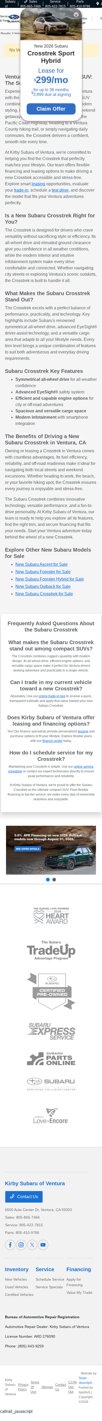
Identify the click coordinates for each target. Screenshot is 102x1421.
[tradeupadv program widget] (51, 950)
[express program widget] (51, 1031)
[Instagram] (21, 1245)
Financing (78, 1269)
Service (45, 1269)
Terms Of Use (35, 1387)
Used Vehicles (16, 1287)
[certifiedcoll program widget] (51, 1084)
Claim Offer (51, 109)
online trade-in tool (52, 696)
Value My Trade (79, 1292)
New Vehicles (16, 1279)
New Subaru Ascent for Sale (41, 564)
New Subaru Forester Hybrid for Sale (49, 579)
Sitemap (47, 1387)
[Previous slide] (48, 879)
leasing (38, 184)
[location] (98, 4)
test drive (60, 190)
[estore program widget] (51, 1058)
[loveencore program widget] (51, 1115)
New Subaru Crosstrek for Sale (44, 594)
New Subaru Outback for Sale (43, 586)
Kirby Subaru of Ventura (10, 1387)
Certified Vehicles (19, 1294)
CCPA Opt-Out (72, 1387)
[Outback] (51, 850)
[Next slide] (54, 879)
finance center (52, 741)
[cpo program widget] (51, 991)
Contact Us (27, 1196)
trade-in (21, 190)
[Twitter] (32, 1245)
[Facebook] (10, 1245)
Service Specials (49, 1287)
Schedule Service (50, 1279)
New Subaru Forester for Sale (43, 572)
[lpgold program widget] (51, 915)
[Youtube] (43, 1245)
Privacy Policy (23, 1387)
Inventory (17, 1269)
